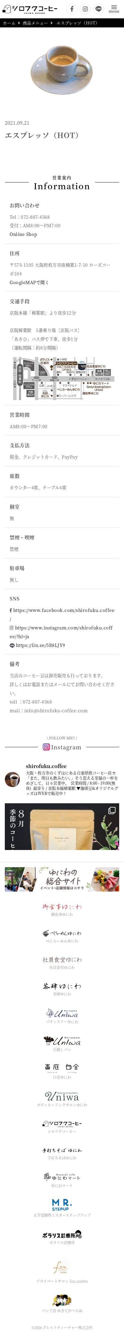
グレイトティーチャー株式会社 (68, 1327)
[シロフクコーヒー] (29, 8)
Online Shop (23, 234)
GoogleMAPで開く (29, 282)
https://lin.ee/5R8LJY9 (40, 645)
